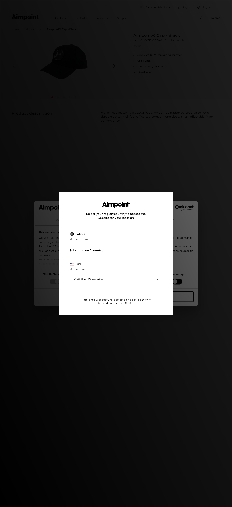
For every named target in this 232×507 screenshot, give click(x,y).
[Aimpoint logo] (116, 207)
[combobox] (116, 250)
